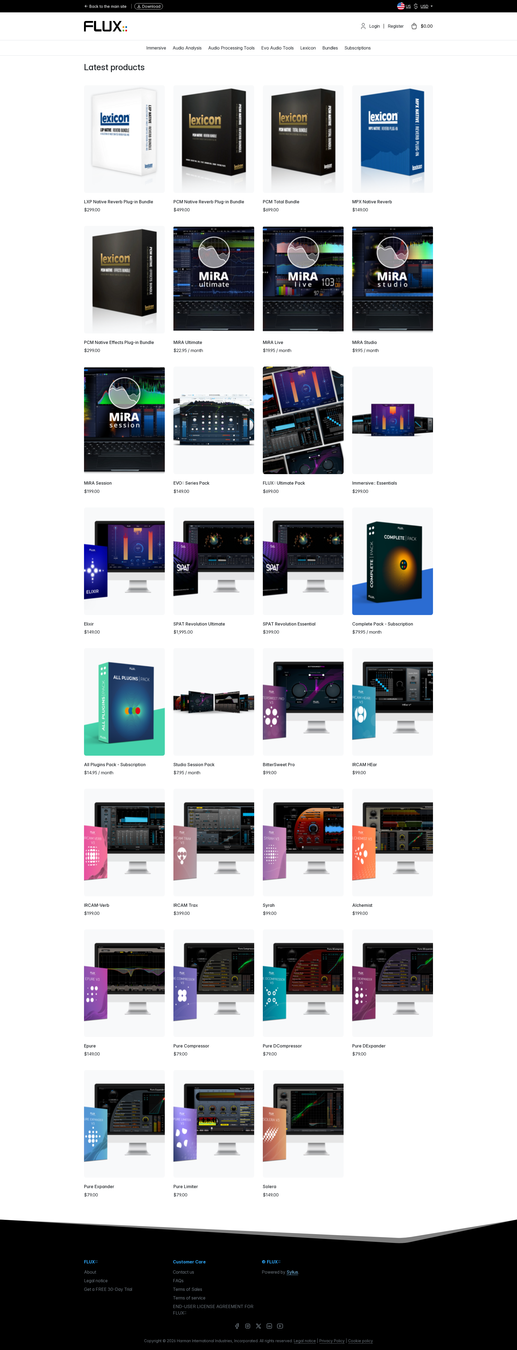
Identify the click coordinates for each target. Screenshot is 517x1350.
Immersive (156, 48)
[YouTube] (280, 1326)
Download (151, 6)
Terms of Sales (187, 1289)
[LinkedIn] (269, 1326)
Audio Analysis (187, 48)
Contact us (183, 1272)
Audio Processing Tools (231, 48)
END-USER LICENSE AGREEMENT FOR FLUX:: (213, 1310)
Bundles (330, 48)
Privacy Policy (332, 1340)
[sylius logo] (105, 26)
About (90, 1272)
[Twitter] (258, 1326)
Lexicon (308, 48)
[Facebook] (237, 1326)
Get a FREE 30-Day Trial (108, 1289)
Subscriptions (357, 48)
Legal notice (96, 1280)
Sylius (292, 1272)
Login (374, 26)
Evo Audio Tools (277, 48)
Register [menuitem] (396, 26)
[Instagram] (247, 1326)
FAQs (178, 1280)
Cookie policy (360, 1340)
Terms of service (189, 1298)
